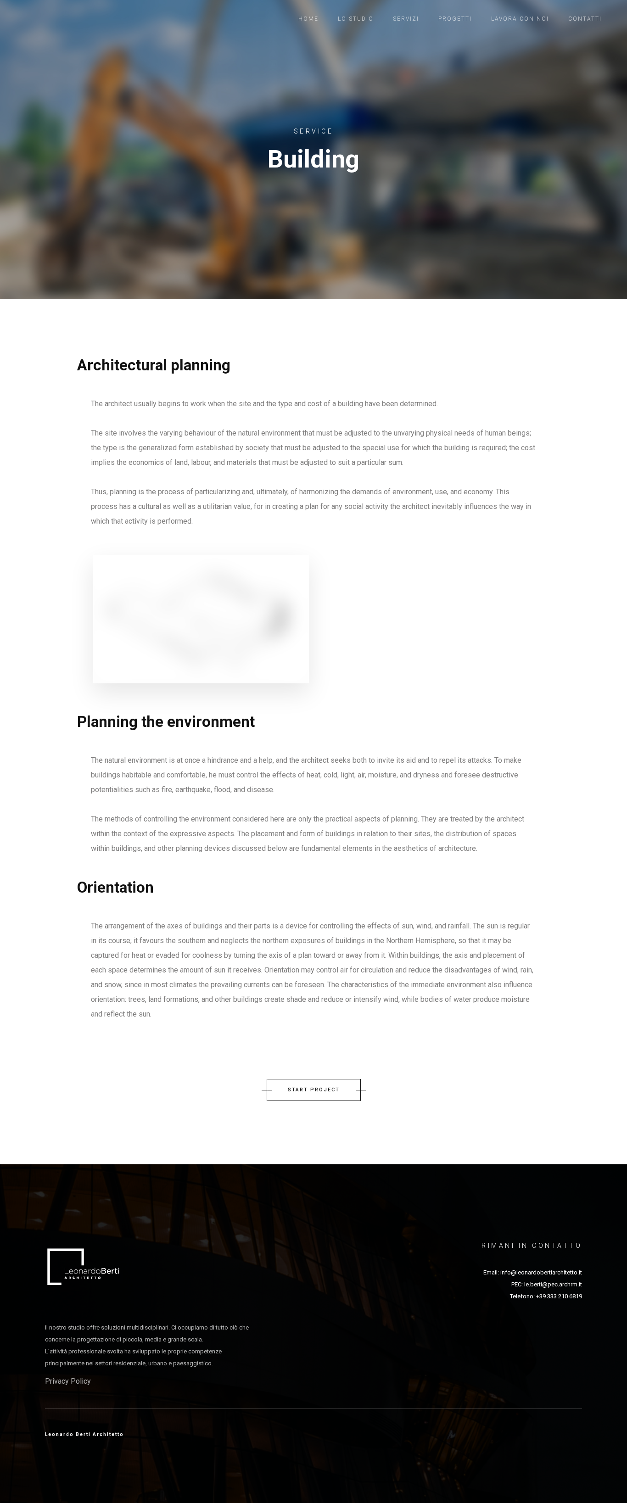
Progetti (455, 19)
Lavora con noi (520, 19)
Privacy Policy (68, 1381)
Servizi (406, 19)
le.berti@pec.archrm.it (553, 1284)
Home (308, 19)
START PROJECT (314, 1090)
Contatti (585, 19)
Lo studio (356, 19)
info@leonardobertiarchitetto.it (541, 1272)
